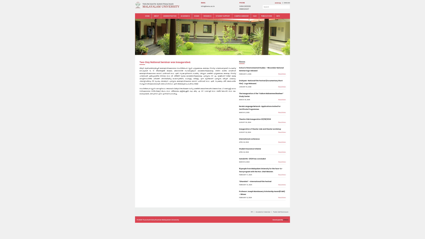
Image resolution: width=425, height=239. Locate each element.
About (156, 16)
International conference (249, 139)
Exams (196, 16)
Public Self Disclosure (280, 212)
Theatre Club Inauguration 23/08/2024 (255, 119)
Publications (266, 16)
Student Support (223, 16)
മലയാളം (278, 3)
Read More (282, 74)
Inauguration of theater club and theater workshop (260, 129)
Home (147, 16)
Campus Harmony (241, 16)
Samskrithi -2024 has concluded (252, 159)
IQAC (255, 16)
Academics (185, 16)
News (242, 62)
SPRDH (285, 220)
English (287, 3)
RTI (252, 212)
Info (278, 16)
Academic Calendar (263, 212)
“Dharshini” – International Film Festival (255, 181)
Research (207, 16)
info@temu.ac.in (208, 6)
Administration (169, 16)
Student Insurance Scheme (250, 149)
